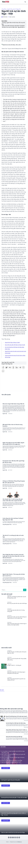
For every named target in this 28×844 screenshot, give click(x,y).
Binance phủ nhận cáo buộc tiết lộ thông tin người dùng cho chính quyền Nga (17, 617)
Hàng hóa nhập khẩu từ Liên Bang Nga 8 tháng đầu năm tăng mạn (16, 672)
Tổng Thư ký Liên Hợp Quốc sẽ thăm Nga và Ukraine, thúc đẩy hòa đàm (16, 624)
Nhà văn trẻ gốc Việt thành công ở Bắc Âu (13, 404)
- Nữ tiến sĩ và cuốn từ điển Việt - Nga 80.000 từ (13, 27)
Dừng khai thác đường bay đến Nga (14, 736)
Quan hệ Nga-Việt (17, 9)
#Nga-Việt (10, 364)
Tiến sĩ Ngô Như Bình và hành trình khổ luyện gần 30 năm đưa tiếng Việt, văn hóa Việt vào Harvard (13, 556)
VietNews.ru (19, 841)
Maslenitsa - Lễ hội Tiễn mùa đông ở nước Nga (12, 760)
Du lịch (2, 689)
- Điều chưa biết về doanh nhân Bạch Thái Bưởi (13, 25)
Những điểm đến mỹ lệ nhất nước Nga (11, 709)
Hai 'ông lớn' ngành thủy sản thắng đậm (10, 780)
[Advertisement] (14, 382)
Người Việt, (5, 413)
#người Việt (5, 364)
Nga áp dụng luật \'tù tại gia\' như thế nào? (11, 762)
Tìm (25, 589)
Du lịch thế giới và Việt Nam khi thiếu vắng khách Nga (15, 723)
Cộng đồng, (5, 524)
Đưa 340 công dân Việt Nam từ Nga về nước (15, 345)
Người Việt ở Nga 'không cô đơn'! (12, 342)
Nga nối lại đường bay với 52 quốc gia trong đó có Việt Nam (16, 716)
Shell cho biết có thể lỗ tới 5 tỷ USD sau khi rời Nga (13, 832)
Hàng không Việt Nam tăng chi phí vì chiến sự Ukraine (16, 729)
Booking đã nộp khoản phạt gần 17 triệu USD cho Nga (14, 797)
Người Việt (9, 9)
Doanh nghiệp (6, 768)
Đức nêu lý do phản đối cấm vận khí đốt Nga (17, 603)
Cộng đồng (4, 9)
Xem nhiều (3, 746)
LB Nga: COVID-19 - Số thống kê (14, 665)
